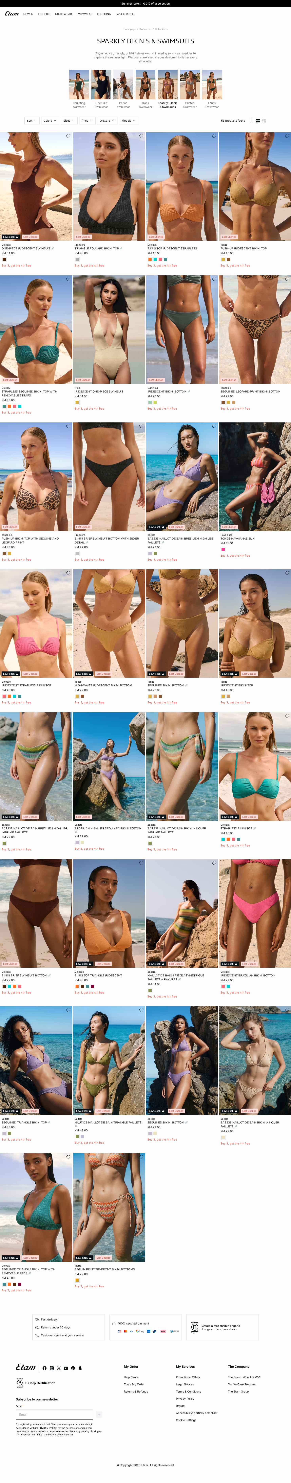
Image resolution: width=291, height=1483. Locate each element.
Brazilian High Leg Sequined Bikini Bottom (108, 828)
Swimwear (145, 29)
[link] (28, 14)
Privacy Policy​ (185, 1398)
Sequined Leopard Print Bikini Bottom (251, 391)
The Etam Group (238, 1391)
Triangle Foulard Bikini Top (97, 248)
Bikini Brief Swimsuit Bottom (25, 975)
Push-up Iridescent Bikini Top (244, 248)
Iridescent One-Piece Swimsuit (99, 391)
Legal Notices (185, 1384)
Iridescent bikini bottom (167, 391)
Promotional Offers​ (188, 1377)
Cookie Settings (186, 1420)
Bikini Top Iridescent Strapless (172, 248)
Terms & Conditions (188, 1391)
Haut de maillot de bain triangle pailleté (108, 1122)
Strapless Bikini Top (237, 828)
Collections (161, 29)
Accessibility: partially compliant (197, 1413)
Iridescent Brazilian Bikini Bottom (248, 975)
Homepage (130, 29)
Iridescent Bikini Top (237, 685)
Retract (180, 1405)
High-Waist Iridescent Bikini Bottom (103, 685)
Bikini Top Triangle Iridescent (98, 975)
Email (20, 1406)
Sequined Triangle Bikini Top (25, 1122)
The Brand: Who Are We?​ (244, 1377)
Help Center (131, 1377)
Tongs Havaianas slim (238, 538)
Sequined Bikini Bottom (166, 685)
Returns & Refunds (136, 1391)
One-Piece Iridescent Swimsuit (26, 248)
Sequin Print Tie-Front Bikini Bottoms (105, 1269)
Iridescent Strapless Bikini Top (26, 685)
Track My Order (134, 1384)
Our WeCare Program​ (242, 1384)
